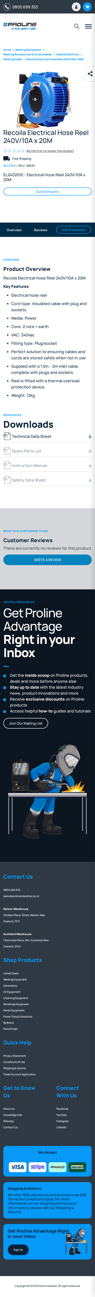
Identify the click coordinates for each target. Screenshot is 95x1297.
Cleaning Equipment (15, 998)
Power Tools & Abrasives (17, 1016)
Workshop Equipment (16, 1004)
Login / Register (76, 6)
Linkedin (61, 1127)
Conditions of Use (14, 1062)
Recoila (9, 165)
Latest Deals (11, 973)
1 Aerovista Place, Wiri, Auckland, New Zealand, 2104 (26, 940)
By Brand (8, 1023)
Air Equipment (11, 992)
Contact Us (10, 1127)
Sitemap (8, 1121)
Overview (14, 230)
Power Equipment (14, 1010)
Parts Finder (10, 1029)
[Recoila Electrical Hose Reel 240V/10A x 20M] (47, 100)
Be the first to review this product (50, 151)
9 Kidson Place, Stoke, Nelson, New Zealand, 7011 (24, 915)
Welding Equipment (15, 979)
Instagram (62, 1121)
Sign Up (18, 1250)
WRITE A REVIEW (47, 559)
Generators (10, 986)
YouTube (61, 1115)
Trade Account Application (19, 1074)
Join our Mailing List (25, 723)
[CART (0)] (87, 6)
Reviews (40, 230)
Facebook (62, 1109)
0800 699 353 (24, 6)
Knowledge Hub (12, 1115)
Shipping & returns (14, 1068)
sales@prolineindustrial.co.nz (21, 896)
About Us (9, 1109)
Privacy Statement (14, 1056)
